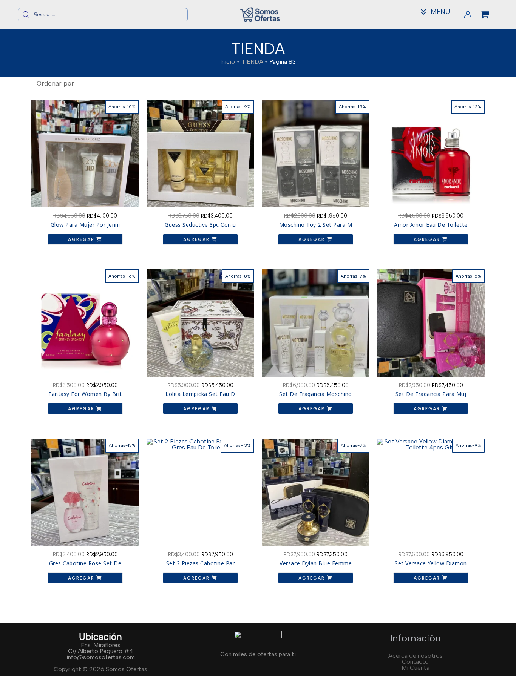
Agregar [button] (82, 239)
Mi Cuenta (415, 667)
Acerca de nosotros (415, 655)
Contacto (415, 661)
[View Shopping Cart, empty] (490, 14)
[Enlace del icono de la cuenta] (467, 15)
